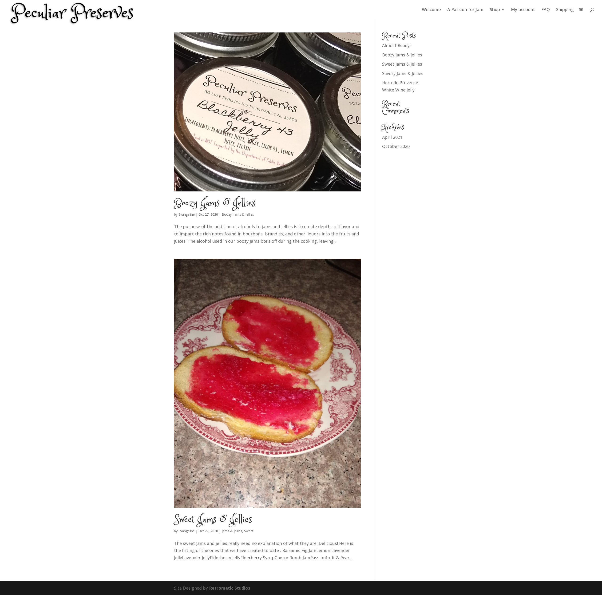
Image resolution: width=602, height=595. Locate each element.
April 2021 (392, 137)
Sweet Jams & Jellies (213, 520)
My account (523, 10)
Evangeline (186, 214)
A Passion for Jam (465, 10)
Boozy (227, 214)
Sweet (248, 531)
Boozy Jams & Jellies (214, 203)
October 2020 (396, 146)
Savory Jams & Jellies (402, 73)
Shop (495, 10)
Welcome (431, 10)
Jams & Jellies (244, 214)
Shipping (565, 10)
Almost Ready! (396, 45)
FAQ (545, 10)
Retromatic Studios (229, 588)
